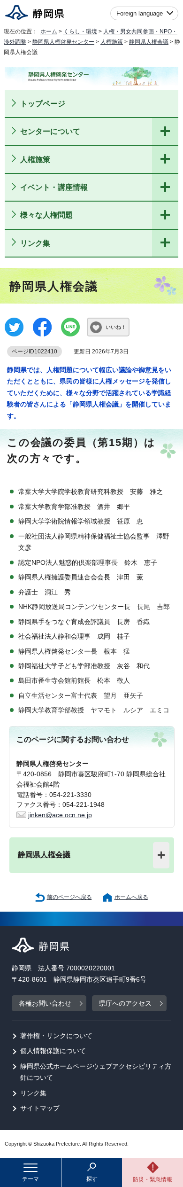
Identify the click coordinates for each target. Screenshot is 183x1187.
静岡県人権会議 (148, 42)
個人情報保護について (53, 1050)
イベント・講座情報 (54, 187)
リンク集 (35, 243)
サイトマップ (40, 1108)
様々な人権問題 (46, 215)
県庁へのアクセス (125, 1003)
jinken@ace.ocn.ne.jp (60, 815)
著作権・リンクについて (56, 1035)
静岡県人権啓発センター (63, 42)
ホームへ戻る (131, 897)
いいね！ (116, 327)
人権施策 (111, 42)
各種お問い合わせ (45, 1003)
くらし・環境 (80, 31)
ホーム (48, 31)
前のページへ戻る (69, 897)
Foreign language (139, 13)
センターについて (50, 131)
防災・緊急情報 (152, 1179)
